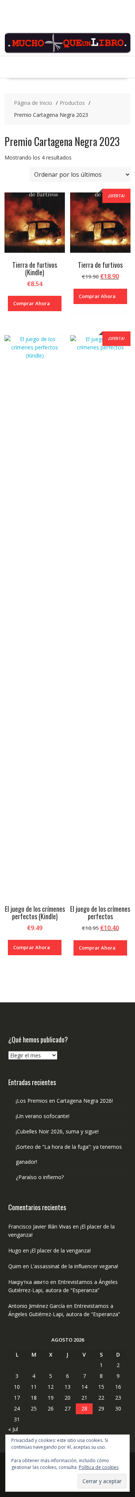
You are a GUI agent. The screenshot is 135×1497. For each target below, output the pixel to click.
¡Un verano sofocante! (42, 1116)
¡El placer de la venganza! (60, 1250)
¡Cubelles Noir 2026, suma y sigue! (57, 1131)
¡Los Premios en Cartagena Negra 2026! (64, 1100)
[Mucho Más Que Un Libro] (67, 51)
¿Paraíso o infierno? (40, 1177)
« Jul (13, 1429)
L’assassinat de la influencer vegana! (74, 1266)
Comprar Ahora (31, 303)
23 (118, 1397)
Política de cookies (98, 1467)
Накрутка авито (28, 1281)
